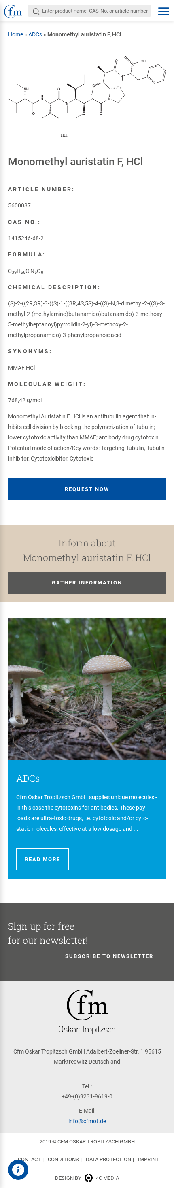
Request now (87, 489)
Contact (29, 1159)
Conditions (63, 1159)
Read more (42, 859)
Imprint (148, 1159)
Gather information (87, 583)
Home (15, 34)
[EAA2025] (18, 1170)
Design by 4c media (87, 1178)
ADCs (35, 34)
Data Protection (108, 1159)
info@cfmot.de (87, 1121)
